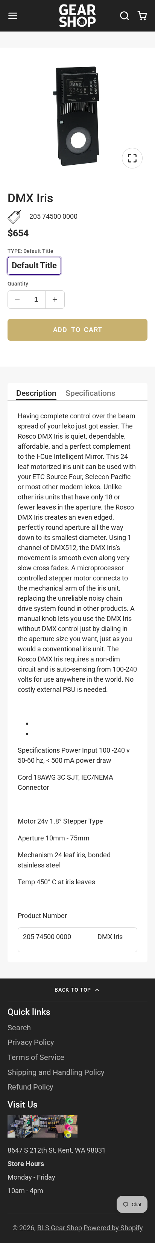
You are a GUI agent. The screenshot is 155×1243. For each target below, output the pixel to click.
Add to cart (77, 330)
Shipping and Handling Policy (56, 1072)
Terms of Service (36, 1057)
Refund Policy (30, 1087)
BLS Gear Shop (59, 1228)
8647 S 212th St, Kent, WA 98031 (57, 1150)
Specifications (90, 393)
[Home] (77, 16)
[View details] (43, 1126)
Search (19, 1028)
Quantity (18, 284)
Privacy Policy (31, 1042)
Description (36, 393)
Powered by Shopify (113, 1228)
